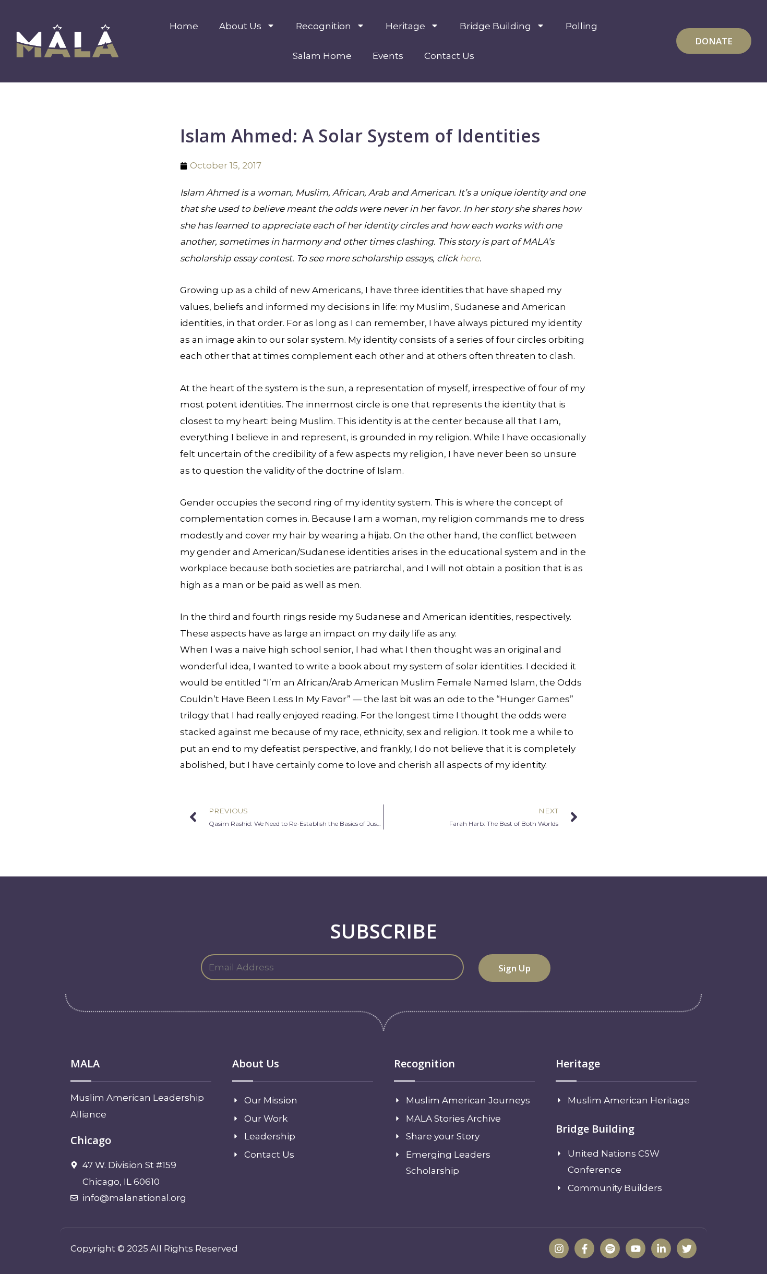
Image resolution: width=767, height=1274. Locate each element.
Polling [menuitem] (581, 26)
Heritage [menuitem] (405, 26)
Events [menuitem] (388, 56)
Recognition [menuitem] (323, 26)
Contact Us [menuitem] (449, 56)
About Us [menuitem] (240, 26)
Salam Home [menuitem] (322, 56)
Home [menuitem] (184, 26)
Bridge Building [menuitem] (495, 26)
